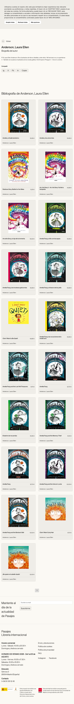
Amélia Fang (43, 386)
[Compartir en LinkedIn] (18, 70)
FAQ (39, 653)
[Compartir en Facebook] (13, 70)
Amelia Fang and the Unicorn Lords (51, 484)
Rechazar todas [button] (23, 22)
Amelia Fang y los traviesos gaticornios (15, 288)
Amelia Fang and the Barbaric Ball (13, 532)
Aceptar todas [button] (10, 22)
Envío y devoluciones (46, 643)
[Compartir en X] (8, 70)
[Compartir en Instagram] (3, 70)
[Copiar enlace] (24, 70)
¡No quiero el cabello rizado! (11, 574)
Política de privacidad (46, 650)
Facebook (52, 658)
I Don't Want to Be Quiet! (10, 338)
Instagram (42, 658)
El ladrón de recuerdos (10, 436)
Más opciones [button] (35, 22)
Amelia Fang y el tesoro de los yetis (50, 288)
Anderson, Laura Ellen (9, 143)
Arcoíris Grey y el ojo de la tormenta (14, 239)
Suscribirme (25, 608)
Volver (8, 41)
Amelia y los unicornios (47, 138)
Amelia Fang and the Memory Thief (51, 436)
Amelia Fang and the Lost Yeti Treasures (15, 386)
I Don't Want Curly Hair (47, 532)
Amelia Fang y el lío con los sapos (50, 239)
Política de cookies (45, 646)
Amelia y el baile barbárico (11, 138)
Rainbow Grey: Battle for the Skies (13, 189)
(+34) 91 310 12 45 (8, 681)
